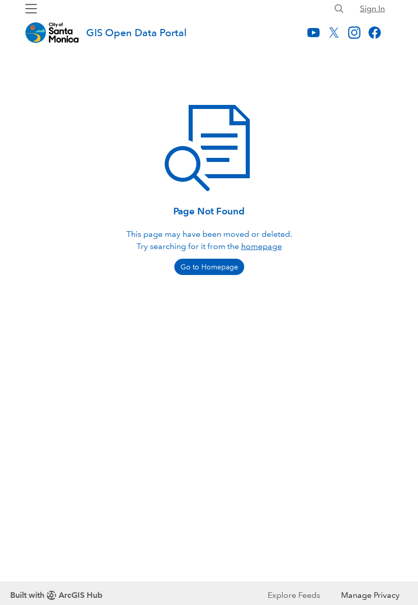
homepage (261, 246)
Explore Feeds (294, 595)
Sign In (372, 8)
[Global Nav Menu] (31, 8)
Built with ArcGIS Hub (56, 595)
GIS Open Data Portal (136, 32)
